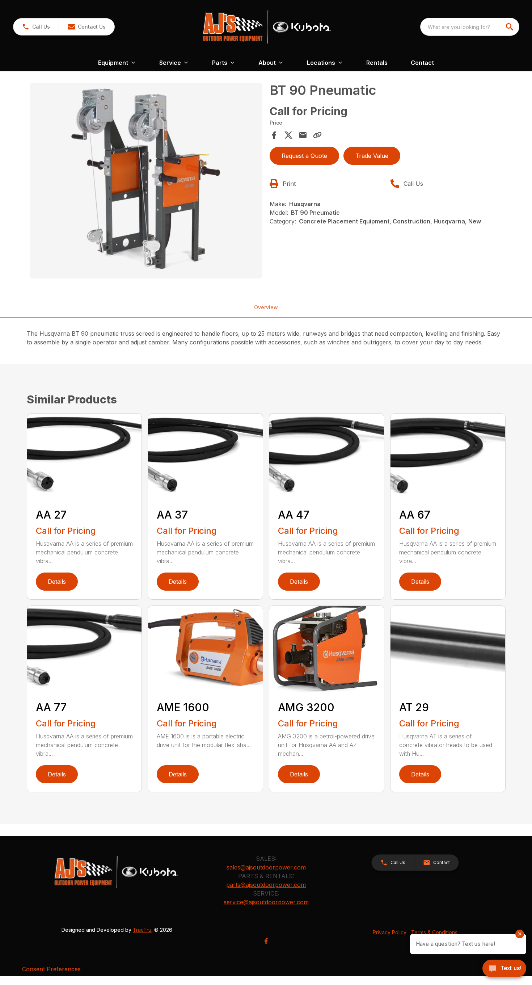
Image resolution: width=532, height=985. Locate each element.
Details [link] (57, 581)
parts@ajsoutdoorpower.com (266, 884)
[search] (510, 26)
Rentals (377, 62)
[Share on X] (288, 135)
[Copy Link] (317, 135)
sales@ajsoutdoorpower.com (266, 867)
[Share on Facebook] (274, 135)
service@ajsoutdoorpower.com (266, 902)
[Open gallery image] (146, 180)
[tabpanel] (146, 182)
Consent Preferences (51, 969)
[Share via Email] (303, 135)
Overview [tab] (266, 307)
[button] (36, 26)
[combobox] (470, 26)
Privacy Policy (389, 932)
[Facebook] (266, 941)
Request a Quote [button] (304, 155)
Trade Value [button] (371, 155)
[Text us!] (504, 969)
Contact (422, 62)
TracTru (142, 930)
